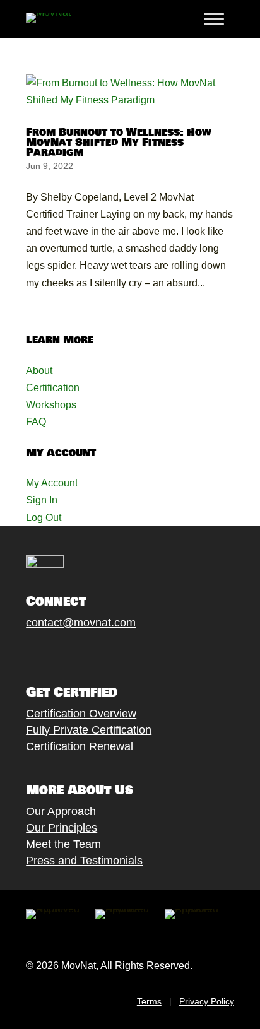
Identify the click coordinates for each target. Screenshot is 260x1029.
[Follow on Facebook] (20, 652)
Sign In (41, 500)
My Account (52, 483)
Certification (53, 387)
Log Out (43, 517)
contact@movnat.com (81, 622)
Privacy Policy (206, 1001)
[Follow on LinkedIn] (121, 652)
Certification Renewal (79, 746)
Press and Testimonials (84, 860)
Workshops (51, 404)
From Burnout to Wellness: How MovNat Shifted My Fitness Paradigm (118, 142)
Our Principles (61, 827)
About (39, 370)
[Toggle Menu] (214, 19)
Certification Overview (81, 713)
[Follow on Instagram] (71, 652)
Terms (149, 1001)
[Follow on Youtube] (96, 652)
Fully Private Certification (88, 730)
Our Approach (61, 811)
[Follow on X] (45, 652)
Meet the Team (63, 844)
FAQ (36, 421)
